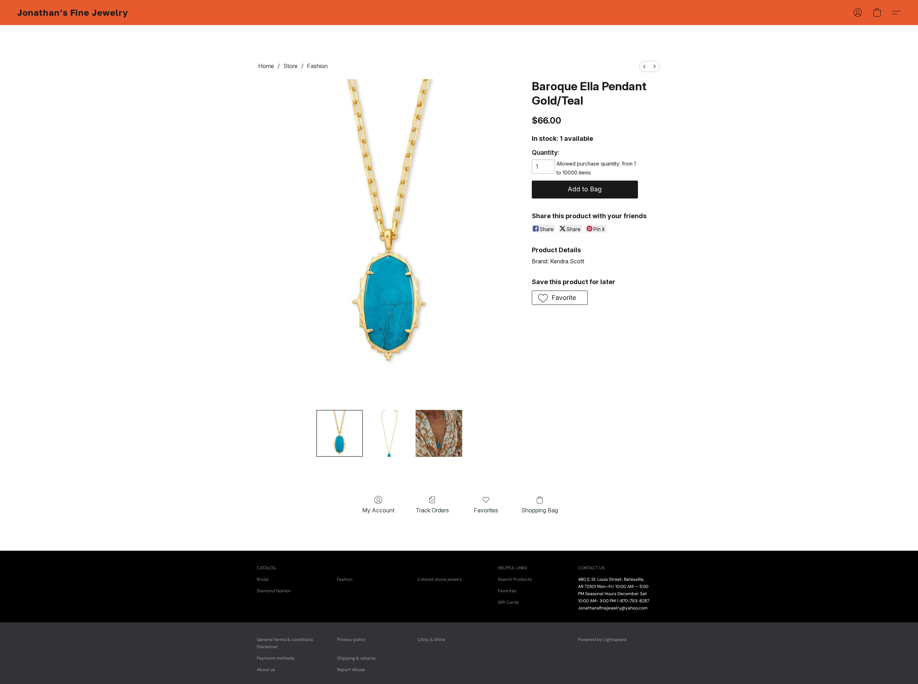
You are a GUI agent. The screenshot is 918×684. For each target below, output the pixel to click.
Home (266, 66)
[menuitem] (644, 66)
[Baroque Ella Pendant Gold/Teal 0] (339, 433)
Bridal (263, 579)
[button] (72, 12)
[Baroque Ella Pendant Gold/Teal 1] (389, 433)
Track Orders (432, 510)
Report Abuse (351, 670)
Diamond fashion (274, 591)
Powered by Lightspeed (602, 639)
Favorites (486, 510)
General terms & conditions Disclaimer (285, 643)
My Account (378, 510)
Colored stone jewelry (439, 579)
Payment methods (275, 658)
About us (266, 670)
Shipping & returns (356, 658)
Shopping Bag (539, 510)
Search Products (515, 579)
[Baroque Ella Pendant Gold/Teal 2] (439, 433)
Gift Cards (508, 602)
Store (290, 66)
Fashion (317, 66)
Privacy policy (351, 639)
